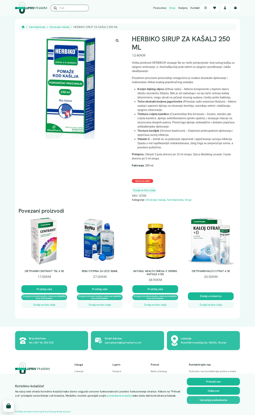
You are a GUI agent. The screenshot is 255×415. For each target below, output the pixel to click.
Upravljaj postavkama (213, 400)
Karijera (183, 8)
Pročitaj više (44, 289)
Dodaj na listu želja (144, 190)
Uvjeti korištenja (47, 411)
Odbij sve (213, 391)
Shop (172, 8)
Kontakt (195, 8)
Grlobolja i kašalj (59, 27)
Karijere (117, 371)
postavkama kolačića (119, 395)
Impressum (64, 411)
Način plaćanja (159, 371)
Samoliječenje (37, 27)
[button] (117, 40)
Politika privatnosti (25, 411)
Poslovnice (159, 8)
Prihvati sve (213, 381)
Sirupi (188, 200)
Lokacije (78, 371)
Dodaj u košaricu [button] (211, 296)
